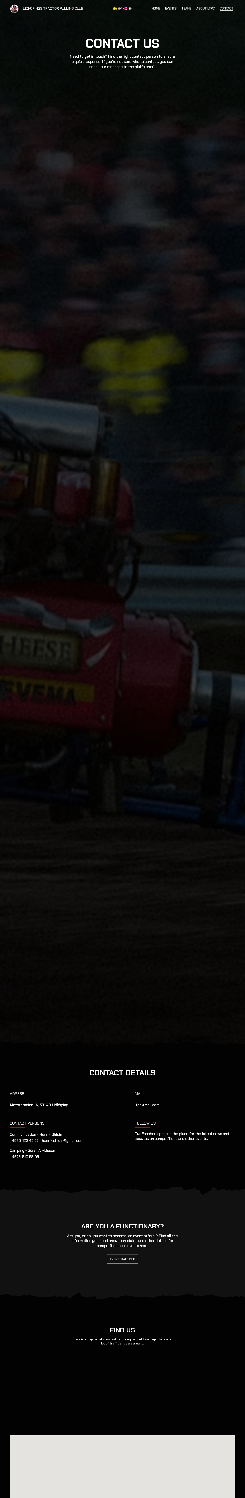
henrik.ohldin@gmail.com (62, 1140)
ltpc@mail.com (147, 1104)
